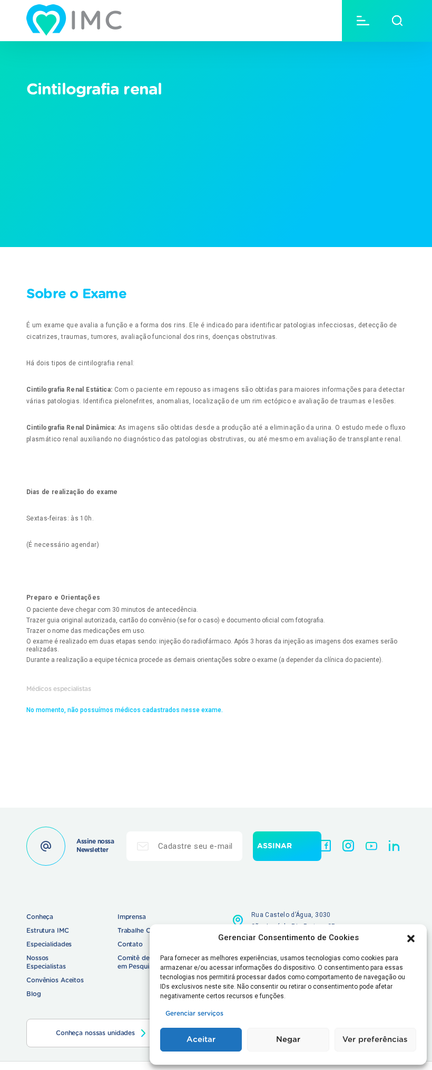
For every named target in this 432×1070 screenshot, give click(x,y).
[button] (411, 937)
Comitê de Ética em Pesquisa (142, 962)
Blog (33, 994)
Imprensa (131, 917)
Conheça (39, 917)
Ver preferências (375, 1040)
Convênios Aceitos (55, 980)
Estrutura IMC (47, 930)
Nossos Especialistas (45, 962)
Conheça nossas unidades (95, 1033)
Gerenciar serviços (194, 1013)
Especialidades (49, 944)
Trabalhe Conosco (145, 930)
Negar (288, 1040)
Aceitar (200, 1040)
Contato (130, 944)
